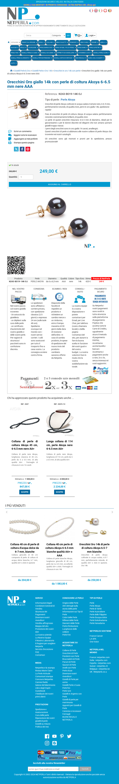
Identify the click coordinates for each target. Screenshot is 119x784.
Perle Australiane (97, 611)
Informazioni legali (43, 603)
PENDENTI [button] (73, 42)
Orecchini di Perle (70, 653)
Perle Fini (66, 635)
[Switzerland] (105, 10)
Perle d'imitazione (70, 626)
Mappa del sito (41, 626)
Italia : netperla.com (98, 660)
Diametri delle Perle (70, 623)
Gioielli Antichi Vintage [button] (63, 58)
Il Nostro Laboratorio (44, 640)
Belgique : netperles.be (100, 669)
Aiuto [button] (13, 63)
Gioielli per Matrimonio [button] (42, 58)
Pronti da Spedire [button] (29, 42)
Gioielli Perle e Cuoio (71, 685)
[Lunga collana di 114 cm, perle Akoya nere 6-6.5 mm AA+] (59, 422)
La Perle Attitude (42, 673)
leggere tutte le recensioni (25, 135)
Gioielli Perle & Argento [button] (20, 58)
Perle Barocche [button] (46, 47)
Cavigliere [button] (32, 47)
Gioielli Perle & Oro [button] (100, 53)
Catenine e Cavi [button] (84, 53)
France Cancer (96, 636)
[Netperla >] (9, 71)
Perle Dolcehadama (98, 620)
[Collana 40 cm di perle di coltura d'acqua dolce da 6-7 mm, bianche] (24, 527)
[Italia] (100, 10)
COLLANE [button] (49, 42)
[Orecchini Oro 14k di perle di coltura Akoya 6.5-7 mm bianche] (94, 527)
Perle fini (66, 688)
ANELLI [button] (102, 42)
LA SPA (93, 639)
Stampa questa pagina (24, 142)
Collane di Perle (69, 650)
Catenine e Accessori (71, 711)
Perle (92, 603)
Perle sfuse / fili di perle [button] (64, 47)
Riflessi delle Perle (70, 620)
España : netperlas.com (100, 663)
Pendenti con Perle (70, 656)
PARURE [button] (94, 42)
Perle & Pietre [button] (94, 47)
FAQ (37, 652)
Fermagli (66, 714)
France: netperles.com (100, 657)
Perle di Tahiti (96, 609)
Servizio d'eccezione (44, 649)
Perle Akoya (68, 99)
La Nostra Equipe (43, 637)
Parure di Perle (68, 662)
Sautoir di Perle (69, 665)
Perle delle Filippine (98, 614)
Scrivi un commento (22, 131)
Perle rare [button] (82, 47)
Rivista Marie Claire (43, 670)
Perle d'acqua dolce (98, 617)
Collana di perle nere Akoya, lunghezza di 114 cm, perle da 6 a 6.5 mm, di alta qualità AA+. (59, 457)
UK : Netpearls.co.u (98, 672)
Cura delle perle (42, 715)
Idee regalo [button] (80, 58)
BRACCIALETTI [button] (61, 42)
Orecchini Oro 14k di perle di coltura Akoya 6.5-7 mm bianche (94, 548)
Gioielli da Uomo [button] (47, 53)
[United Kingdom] (96, 10)
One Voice (94, 642)
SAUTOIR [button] (14, 47)
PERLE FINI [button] (14, 53)
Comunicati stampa (44, 676)
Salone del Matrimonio (45, 685)
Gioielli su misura (42, 724)
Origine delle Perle (70, 603)
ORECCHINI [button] (84, 42)
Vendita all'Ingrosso (44, 623)
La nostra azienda (43, 635)
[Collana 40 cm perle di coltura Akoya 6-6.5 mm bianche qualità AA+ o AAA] (59, 527)
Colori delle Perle (69, 617)
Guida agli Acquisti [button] (95, 58)
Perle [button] (41, 42)
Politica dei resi (42, 727)
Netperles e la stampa (45, 668)
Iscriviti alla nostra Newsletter (49, 763)
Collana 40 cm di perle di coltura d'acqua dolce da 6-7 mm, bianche (24, 548)
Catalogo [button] (15, 42)
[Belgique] (110, 10)
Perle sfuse (67, 670)
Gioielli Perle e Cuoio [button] (29, 53)
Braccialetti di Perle (71, 659)
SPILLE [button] (22, 47)
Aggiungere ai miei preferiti (26, 139)
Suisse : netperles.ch (99, 666)
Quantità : (13, 177)
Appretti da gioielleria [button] (66, 53)
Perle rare (66, 691)
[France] (91, 10)
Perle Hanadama (97, 623)
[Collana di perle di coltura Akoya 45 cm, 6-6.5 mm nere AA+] (24, 422)
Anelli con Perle (69, 668)
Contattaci (40, 655)
